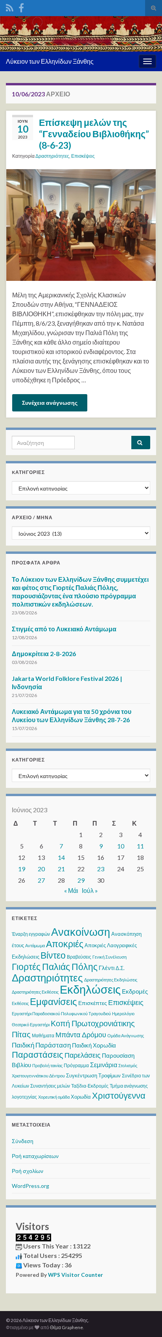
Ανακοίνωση (80, 931)
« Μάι (71, 890)
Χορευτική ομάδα (54, 1096)
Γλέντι (106, 967)
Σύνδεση (22, 1141)
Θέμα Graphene (66, 1327)
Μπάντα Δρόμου (80, 1034)
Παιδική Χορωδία (94, 1045)
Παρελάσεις (82, 1055)
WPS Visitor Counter (75, 1275)
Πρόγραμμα (76, 1065)
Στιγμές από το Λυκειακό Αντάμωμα (64, 629)
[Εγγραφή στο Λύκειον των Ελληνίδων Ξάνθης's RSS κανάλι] (9, 6)
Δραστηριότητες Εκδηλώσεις (110, 979)
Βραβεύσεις (79, 957)
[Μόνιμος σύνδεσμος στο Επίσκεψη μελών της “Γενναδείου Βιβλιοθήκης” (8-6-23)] (81, 224)
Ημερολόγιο (123, 1013)
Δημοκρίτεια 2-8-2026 (44, 653)
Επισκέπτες (92, 1003)
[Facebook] (21, 6)
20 (41, 868)
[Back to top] (144, 1319)
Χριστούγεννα (118, 1095)
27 (41, 880)
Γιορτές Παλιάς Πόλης (55, 966)
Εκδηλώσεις (90, 989)
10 (120, 846)
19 (21, 868)
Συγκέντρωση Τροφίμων (93, 1075)
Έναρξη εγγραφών (31, 934)
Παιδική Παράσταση (41, 1045)
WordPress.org (30, 1185)
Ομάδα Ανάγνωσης (125, 1035)
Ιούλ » (90, 890)
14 (61, 857)
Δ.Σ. (120, 968)
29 (81, 880)
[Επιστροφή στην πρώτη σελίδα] (81, 34)
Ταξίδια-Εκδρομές (90, 1086)
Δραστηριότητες (52, 156)
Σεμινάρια (103, 1064)
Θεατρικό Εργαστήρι (31, 1024)
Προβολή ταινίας (47, 1065)
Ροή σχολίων (27, 1170)
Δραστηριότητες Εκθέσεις (35, 991)
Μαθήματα (43, 1035)
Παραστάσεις (37, 1054)
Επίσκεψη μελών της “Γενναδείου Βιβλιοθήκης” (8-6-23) (94, 134)
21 (61, 868)
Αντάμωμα (35, 945)
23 (100, 868)
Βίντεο (53, 955)
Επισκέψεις (83, 156)
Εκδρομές (135, 991)
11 (140, 846)
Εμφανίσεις (53, 1001)
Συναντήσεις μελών (50, 1086)
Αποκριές (64, 943)
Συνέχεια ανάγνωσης (49, 402)
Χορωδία (81, 1097)
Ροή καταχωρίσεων (35, 1156)
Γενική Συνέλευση (109, 956)
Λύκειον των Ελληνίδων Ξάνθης (50, 61)
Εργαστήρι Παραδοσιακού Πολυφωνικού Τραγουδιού (61, 1013)
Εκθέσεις (20, 1003)
